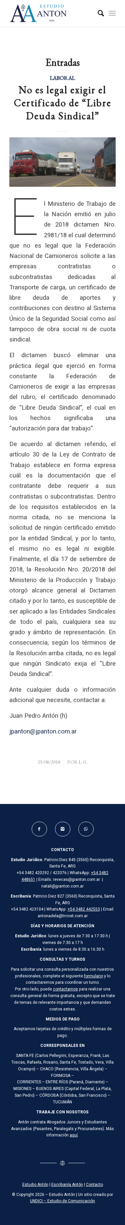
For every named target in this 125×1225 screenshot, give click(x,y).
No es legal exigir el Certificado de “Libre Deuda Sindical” (62, 102)
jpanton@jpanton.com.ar (43, 731)
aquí (74, 1135)
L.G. (83, 762)
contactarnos (65, 989)
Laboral (62, 78)
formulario (93, 976)
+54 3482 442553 (84, 909)
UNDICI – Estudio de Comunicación (62, 1201)
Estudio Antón (35, 1185)
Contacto (94, 1185)
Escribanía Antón (67, 1185)
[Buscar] (97, 13)
